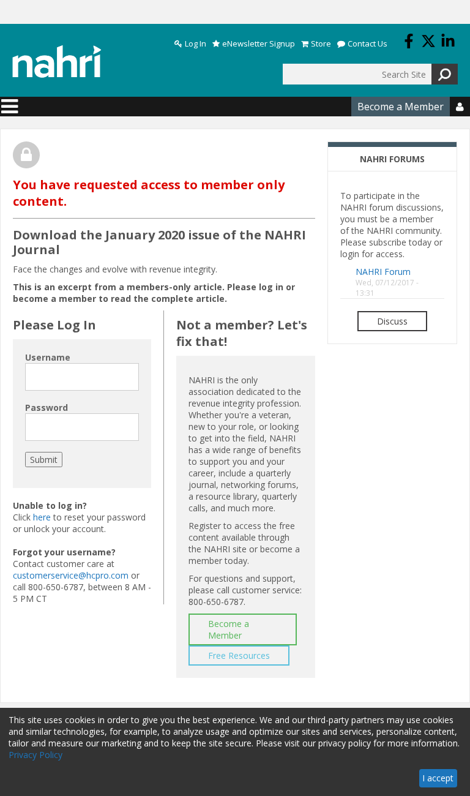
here (42, 517)
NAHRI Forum (383, 271)
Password (46, 407)
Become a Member (400, 106)
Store (321, 44)
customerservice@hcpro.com (71, 575)
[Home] (57, 61)
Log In (195, 44)
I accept (437, 778)
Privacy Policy (35, 754)
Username (47, 357)
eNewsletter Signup (258, 44)
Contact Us (367, 44)
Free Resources (239, 655)
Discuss (392, 321)
